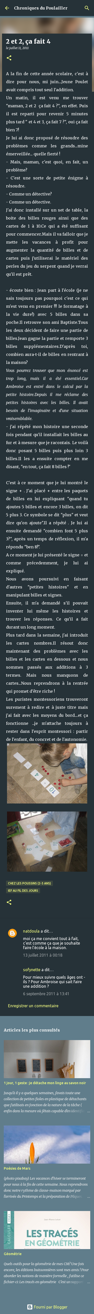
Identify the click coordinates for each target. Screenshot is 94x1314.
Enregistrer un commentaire (33, 1005)
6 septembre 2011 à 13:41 (46, 993)
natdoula (31, 931)
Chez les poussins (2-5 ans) (29, 883)
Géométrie (13, 1254)
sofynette (31, 969)
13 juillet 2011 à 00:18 (42, 955)
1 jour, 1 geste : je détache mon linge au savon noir (45, 1083)
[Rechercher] (87, 8)
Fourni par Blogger (50, 1307)
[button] (9, 58)
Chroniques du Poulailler (40, 8)
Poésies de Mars (17, 1168)
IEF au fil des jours (23, 890)
